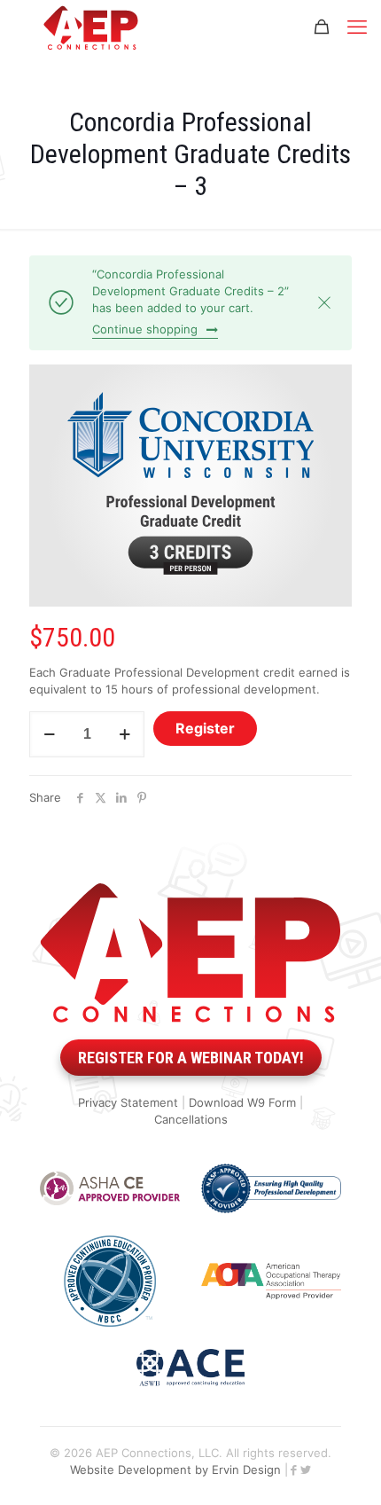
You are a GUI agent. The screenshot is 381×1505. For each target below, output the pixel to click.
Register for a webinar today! (191, 1057)
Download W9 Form (242, 1102)
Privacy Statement (128, 1102)
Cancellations (191, 1119)
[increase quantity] (124, 734)
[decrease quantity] (49, 734)
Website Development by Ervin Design (175, 1469)
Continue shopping (145, 329)
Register (205, 728)
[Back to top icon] (341, 1468)
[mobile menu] (357, 27)
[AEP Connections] (90, 26)
